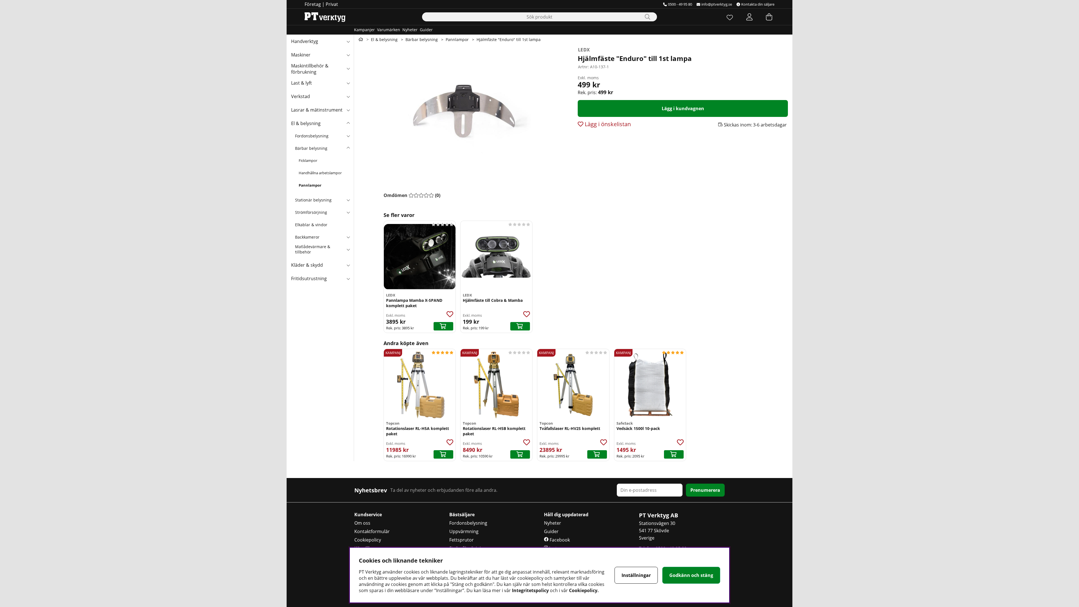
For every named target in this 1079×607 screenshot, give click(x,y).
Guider (426, 29)
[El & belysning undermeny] (348, 123)
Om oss (362, 523)
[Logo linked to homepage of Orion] (325, 17)
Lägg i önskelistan (607, 124)
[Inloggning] (749, 17)
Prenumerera (705, 490)
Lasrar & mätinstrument (317, 110)
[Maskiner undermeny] (348, 54)
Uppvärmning (464, 531)
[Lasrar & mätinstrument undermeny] (348, 109)
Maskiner (300, 55)
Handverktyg (304, 41)
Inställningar (636, 575)
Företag (313, 4)
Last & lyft (301, 83)
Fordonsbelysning (311, 136)
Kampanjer (364, 29)
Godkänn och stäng (691, 575)
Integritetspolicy (530, 590)
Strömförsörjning (311, 212)
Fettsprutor (461, 540)
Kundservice (368, 514)
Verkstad (300, 96)
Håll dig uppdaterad (566, 514)
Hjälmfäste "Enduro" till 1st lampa (509, 39)
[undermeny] (348, 135)
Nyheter (410, 29)
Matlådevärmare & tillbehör (312, 249)
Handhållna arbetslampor (320, 172)
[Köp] (443, 326)
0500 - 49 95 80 (680, 4)
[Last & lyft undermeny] (348, 83)
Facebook (559, 540)
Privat (332, 4)
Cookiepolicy (367, 540)
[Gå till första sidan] (361, 39)
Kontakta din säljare (757, 4)
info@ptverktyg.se (716, 4)
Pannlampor (310, 185)
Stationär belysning (313, 200)
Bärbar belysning (311, 148)
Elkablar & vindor (311, 224)
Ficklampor (308, 160)
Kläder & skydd (307, 265)
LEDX (584, 50)
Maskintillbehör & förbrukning (309, 69)
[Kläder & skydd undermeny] (348, 265)
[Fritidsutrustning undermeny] (348, 278)
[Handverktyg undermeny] (348, 41)
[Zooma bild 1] (464, 113)
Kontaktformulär (372, 531)
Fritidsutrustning (309, 278)
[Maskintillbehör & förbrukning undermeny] (348, 68)
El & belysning (306, 123)
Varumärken (388, 29)
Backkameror (307, 237)
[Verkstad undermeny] (348, 96)
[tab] (412, 195)
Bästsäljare (462, 514)
